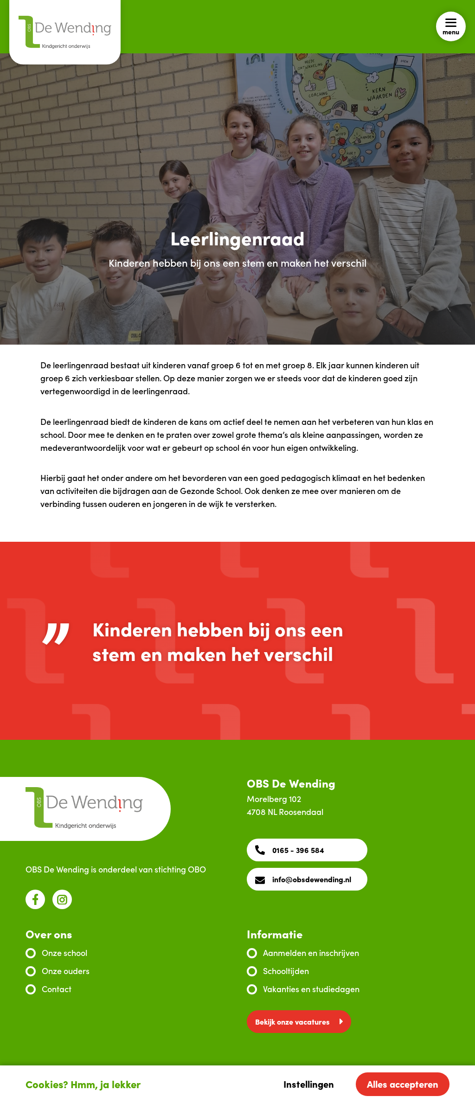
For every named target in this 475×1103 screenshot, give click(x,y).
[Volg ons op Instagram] (62, 899)
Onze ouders (66, 970)
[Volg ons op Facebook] (35, 899)
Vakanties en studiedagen (311, 988)
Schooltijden (286, 970)
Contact (56, 988)
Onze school (64, 952)
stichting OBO (180, 869)
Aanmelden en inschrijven (311, 952)
